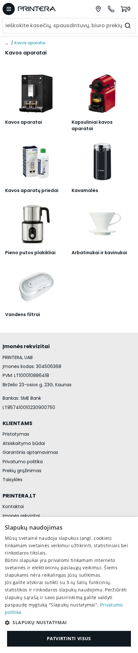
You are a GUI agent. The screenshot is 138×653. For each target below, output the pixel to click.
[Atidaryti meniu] (9, 9)
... (6, 42)
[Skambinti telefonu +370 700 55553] (111, 9)
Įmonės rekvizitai (21, 516)
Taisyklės (12, 479)
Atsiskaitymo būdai (24, 443)
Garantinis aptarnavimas (30, 452)
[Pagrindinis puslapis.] (44, 8)
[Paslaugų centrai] (98, 9)
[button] (69, 622)
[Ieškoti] (127, 25)
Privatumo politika (23, 461)
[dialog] (69, 585)
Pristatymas (16, 434)
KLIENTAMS (17, 423)
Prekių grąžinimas (22, 470)
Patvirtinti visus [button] (69, 638)
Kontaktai (13, 506)
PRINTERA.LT (19, 495)
